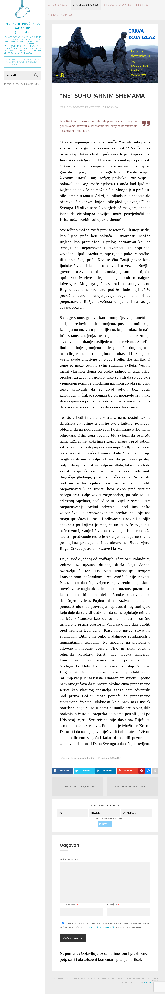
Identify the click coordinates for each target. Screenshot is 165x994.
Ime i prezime (69, 904)
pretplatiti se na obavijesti (99, 927)
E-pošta (113, 904)
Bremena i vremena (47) (117, 5)
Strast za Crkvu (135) (85, 5)
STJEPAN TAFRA (151, 983)
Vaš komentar (69, 859)
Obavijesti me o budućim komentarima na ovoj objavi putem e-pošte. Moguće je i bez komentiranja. (104, 925)
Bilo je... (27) (143, 5)
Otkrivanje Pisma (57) (60, 15)
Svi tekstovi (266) (58, 5)
